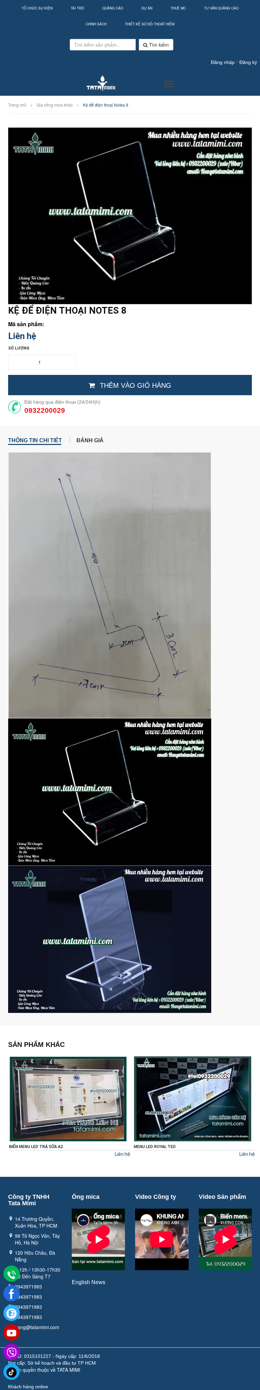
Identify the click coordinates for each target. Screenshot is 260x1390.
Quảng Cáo (112, 8)
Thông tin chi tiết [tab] (35, 440)
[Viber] (11, 1352)
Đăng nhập (223, 62)
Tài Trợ (77, 8)
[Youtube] (11, 1332)
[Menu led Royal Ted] (68, 1099)
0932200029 (44, 410)
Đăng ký (248, 62)
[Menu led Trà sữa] (193, 1099)
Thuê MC (178, 8)
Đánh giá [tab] (90, 440)
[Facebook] (11, 1293)
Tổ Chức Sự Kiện (37, 8)
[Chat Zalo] (11, 1313)
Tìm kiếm (158, 44)
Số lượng (18, 348)
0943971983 (28, 1286)
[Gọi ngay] (11, 1274)
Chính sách (96, 24)
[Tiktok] (11, 1372)
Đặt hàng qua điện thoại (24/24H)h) (62, 402)
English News (88, 1282)
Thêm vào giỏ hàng (135, 385)
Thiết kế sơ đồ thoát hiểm (149, 24)
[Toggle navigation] (168, 84)
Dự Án (147, 8)
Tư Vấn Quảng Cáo (221, 8)
